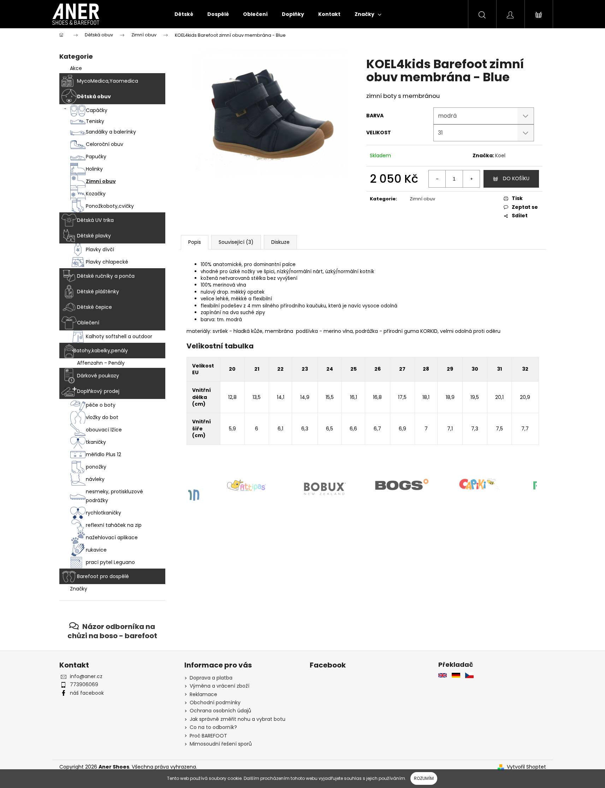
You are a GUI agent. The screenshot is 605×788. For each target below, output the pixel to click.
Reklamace (203, 694)
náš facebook (87, 692)
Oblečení (88, 322)
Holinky (94, 168)
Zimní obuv (101, 181)
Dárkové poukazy (98, 375)
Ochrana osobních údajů (220, 710)
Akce (76, 68)
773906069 (84, 684)
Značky (78, 588)
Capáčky (96, 110)
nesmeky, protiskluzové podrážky (114, 496)
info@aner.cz (86, 676)
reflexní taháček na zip (114, 525)
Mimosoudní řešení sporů (221, 743)
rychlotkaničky (103, 512)
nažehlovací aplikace (112, 537)
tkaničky (96, 442)
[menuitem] (183, 14)
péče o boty (100, 404)
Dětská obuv (94, 96)
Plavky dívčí (100, 249)
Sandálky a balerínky (111, 131)
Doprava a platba (211, 677)
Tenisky (95, 121)
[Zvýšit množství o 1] (471, 178)
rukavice (96, 549)
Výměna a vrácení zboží (219, 685)
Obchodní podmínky (215, 702)
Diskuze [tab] (280, 242)
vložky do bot (102, 417)
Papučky (96, 156)
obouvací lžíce (104, 429)
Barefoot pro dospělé (103, 576)
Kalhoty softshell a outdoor (119, 336)
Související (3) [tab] (236, 242)
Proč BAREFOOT (208, 735)
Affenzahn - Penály (101, 362)
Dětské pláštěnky (98, 291)
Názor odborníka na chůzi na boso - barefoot (112, 631)
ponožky (96, 466)
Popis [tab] (194, 242)
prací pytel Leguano (110, 562)
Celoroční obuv (104, 144)
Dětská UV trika (95, 220)
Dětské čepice (94, 307)
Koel (500, 155)
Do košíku (516, 178)
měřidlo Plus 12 (103, 454)
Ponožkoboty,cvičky (110, 206)
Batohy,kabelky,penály (100, 350)
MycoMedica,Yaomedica (107, 80)
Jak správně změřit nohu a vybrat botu (237, 719)
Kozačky (96, 193)
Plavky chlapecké (107, 261)
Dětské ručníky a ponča (106, 276)
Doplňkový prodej (98, 391)
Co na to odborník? (213, 727)
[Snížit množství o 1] (437, 178)
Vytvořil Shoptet (526, 767)
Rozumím (424, 778)
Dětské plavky (94, 235)
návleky (95, 479)
